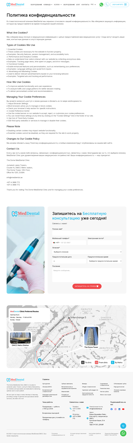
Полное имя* (57, 229)
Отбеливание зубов (120, 383)
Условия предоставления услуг (78, 434)
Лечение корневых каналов (120, 390)
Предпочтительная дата (61, 257)
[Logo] (15, 4)
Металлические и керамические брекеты (69, 387)
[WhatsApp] (101, 4)
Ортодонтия (46, 383)
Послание (56, 266)
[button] (48, 5)
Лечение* (56, 248)
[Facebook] (111, 409)
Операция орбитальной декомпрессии (49, 395)
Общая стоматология (89, 387)
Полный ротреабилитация (66, 395)
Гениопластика (105, 388)
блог (78, 4)
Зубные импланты (67, 383)
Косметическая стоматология (47, 390)
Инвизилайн (65, 391)
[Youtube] (123, 409)
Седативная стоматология (104, 384)
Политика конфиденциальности (58, 434)
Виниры (84, 383)
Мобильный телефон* (60, 238)
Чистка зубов (104, 391)
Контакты (85, 4)
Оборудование (36, 4)
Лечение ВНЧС (47, 387)
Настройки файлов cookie (95, 434)
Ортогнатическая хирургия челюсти (88, 393)
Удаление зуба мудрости (90, 390)
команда (47, 4)
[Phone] (106, 4)
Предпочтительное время (98, 257)
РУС (92, 4)
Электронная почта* (96, 238)
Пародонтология (119, 387)
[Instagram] (115, 409)
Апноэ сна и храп (105, 394)
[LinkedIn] (119, 409)
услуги (56, 4)
